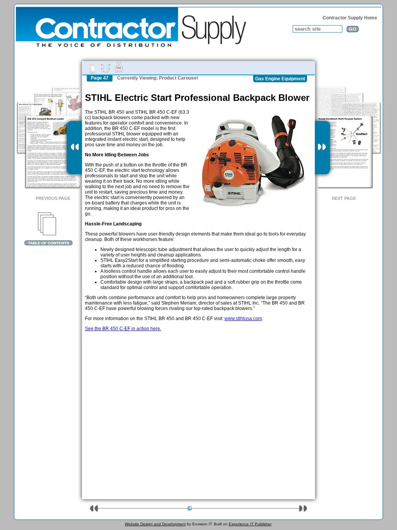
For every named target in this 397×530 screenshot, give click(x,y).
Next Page (344, 198)
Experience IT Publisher (250, 524)
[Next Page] (322, 148)
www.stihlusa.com (243, 318)
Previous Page (53, 198)
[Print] (119, 68)
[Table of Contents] (48, 229)
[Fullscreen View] (105, 68)
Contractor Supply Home (350, 18)
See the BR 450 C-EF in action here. (123, 328)
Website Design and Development (155, 524)
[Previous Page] (74, 148)
